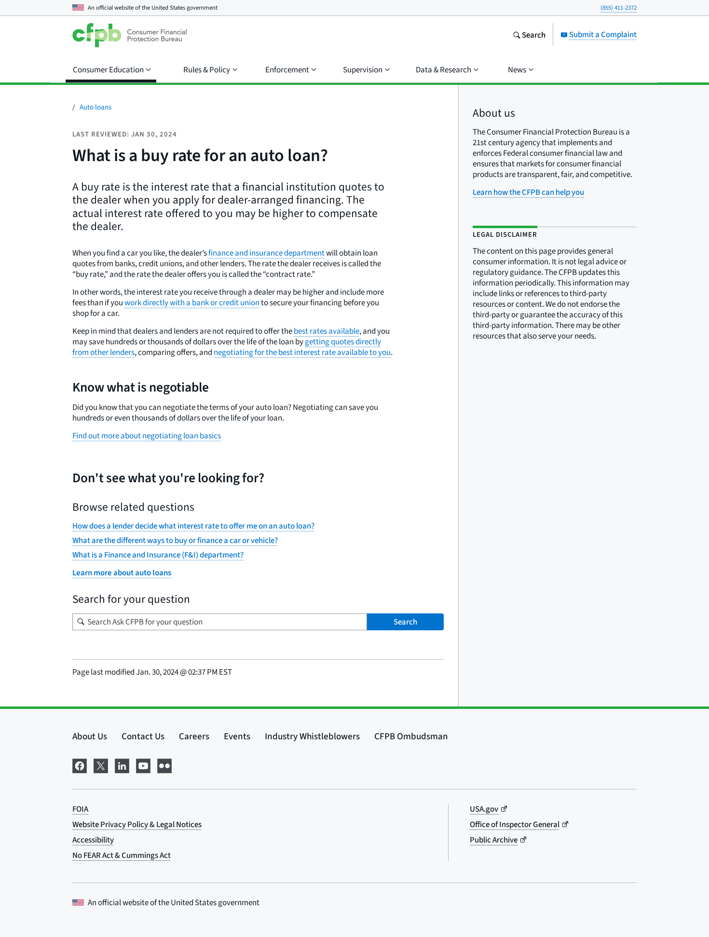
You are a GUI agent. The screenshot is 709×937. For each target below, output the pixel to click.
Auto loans (95, 106)
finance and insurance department (266, 253)
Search (405, 622)
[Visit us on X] (101, 764)
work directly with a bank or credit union (191, 303)
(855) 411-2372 (618, 7)
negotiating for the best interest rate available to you (302, 352)
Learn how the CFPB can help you (528, 192)
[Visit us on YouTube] (143, 764)
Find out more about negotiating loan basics (146, 436)
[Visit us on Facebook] (79, 764)
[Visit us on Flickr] (164, 764)
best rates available (326, 331)
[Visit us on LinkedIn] (122, 764)
